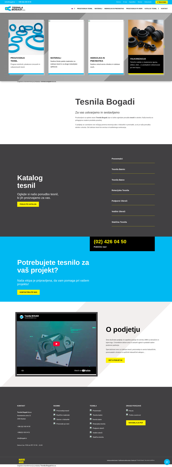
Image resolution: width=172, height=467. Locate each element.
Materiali (98, 8)
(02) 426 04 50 (110, 241)
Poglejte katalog (28, 204)
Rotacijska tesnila (99, 424)
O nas (125, 2)
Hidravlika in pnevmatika (114, 8)
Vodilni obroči (97, 433)
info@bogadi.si (10, 2)
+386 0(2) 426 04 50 (24, 2)
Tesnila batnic (98, 415)
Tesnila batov (97, 419)
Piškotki (131, 411)
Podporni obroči (98, 428)
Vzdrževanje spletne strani (124, 460)
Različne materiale (63, 415)
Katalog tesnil (151, 8)
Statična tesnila (98, 437)
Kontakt (164, 8)
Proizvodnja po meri (134, 8)
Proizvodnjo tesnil (62, 411)
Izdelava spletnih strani (112, 460)
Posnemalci (97, 411)
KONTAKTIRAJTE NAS (28, 292)
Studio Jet (133, 460)
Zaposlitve (132, 2)
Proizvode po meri (62, 424)
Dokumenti (148, 2)
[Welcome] (167, 462)
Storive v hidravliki (62, 419)
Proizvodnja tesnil (84, 8)
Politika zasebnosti (135, 415)
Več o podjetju (115, 360)
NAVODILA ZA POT (136, 423)
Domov (118, 2)
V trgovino (161, 2)
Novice (140, 2)
